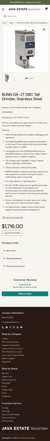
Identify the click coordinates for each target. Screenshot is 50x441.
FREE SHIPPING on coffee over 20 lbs (25, 2)
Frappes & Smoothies (11, 345)
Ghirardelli (6, 383)
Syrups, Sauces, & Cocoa (12, 348)
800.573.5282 (7, 317)
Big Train (5, 373)
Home (4, 23)
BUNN (11, 23)
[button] (25, 251)
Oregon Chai (7, 390)
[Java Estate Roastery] (24, 9)
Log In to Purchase (12, 233)
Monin (4, 386)
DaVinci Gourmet (9, 380)
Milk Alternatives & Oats (12, 352)
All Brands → (7, 396)
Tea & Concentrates (10, 342)
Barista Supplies (8, 358)
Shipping (5, 411)
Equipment (6, 361)
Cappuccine (7, 376)
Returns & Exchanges (10, 414)
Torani (4, 393)
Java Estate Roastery (26, 438)
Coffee (4, 338)
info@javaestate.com (11, 322)
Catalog (5, 408)
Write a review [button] (25, 293)
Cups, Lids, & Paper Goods (13, 355)
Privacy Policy (8, 421)
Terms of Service (9, 418)
